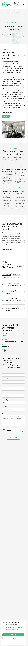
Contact (5, 116)
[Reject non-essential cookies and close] (23, 622)
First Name (5, 372)
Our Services (9, 12)
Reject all (13, 638)
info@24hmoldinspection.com (10, 351)
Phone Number (6, 393)
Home (3, 12)
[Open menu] (23, 4)
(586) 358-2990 (18, 5)
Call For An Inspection (8, 112)
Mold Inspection (17, 12)
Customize (13, 642)
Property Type (5, 400)
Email (3, 386)
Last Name (5, 379)
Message (4, 413)
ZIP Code (4, 406)
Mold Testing (16, 274)
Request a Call (13, 437)
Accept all (13, 634)
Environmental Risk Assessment (10, 277)
